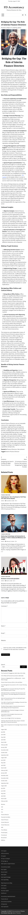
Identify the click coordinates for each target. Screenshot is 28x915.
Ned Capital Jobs (4, 906)
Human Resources (5, 824)
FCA (2, 812)
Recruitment (21, 449)
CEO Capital (3, 885)
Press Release (4, 830)
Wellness (3, 840)
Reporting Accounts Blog (6, 883)
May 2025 (3, 762)
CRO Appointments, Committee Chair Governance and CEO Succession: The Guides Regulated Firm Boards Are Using (13, 694)
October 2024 (4, 780)
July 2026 (3, 732)
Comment (4, 606)
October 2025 (4, 752)
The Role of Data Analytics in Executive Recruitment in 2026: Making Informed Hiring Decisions (13, 707)
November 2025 (4, 750)
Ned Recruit (3, 893)
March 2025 (3, 768)
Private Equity (4, 832)
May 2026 (3, 737)
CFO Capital (3, 851)
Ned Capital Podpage (5, 877)
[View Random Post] (22, 15)
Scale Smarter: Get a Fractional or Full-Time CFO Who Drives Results (13, 497)
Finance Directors (12, 449)
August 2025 (4, 757)
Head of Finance (4, 819)
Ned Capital (3, 874)
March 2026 (3, 742)
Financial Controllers (5, 817)
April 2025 (3, 765)
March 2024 (3, 798)
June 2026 (3, 734)
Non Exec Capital (5, 890)
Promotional (4, 835)
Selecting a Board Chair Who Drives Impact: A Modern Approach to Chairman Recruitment (13, 721)
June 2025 (3, 760)
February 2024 (4, 801)
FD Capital (3, 856)
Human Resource (5, 822)
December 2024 (4, 775)
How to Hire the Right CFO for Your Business (11, 718)
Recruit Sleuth (4, 872)
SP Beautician (4, 904)
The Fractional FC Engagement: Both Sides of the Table (13, 673)
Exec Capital (3, 869)
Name (3, 626)
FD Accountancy (14, 7)
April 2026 (3, 739)
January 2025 (4, 773)
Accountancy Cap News (6, 901)
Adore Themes (16, 913)
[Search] (25, 15)
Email (3, 633)
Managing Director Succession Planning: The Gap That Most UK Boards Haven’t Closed (13, 689)
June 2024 (3, 791)
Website (3, 640)
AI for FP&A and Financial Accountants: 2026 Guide (12, 675)
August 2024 (4, 785)
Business (3, 804)
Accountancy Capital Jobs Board (8, 896)
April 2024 (3, 796)
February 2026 (4, 744)
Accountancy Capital (5, 867)
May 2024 (3, 793)
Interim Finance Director (12, 451)
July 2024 (3, 788)
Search (3, 664)
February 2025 (4, 770)
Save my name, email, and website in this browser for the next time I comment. (14, 648)
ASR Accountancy (5, 853)
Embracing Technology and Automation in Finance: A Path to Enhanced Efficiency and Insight (13, 537)
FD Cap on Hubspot (5, 858)
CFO (2, 809)
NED (2, 827)
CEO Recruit (3, 888)
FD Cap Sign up (4, 861)
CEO (2, 807)
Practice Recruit (4, 899)
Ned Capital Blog (4, 879)
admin (19, 28)
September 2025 (4, 755)
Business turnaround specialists (10, 578)
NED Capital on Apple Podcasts (8, 863)
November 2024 (4, 778)
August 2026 (4, 729)
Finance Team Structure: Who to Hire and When (11, 682)
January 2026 (4, 747)
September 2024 (4, 783)
